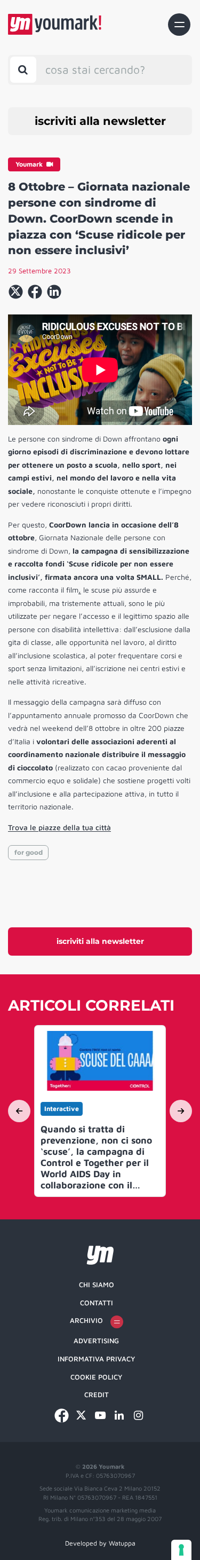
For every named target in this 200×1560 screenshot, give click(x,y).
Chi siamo (96, 1284)
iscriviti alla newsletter (100, 121)
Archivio (86, 1320)
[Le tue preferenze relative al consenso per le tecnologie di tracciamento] (181, 1550)
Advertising (96, 1340)
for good (28, 852)
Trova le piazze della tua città (59, 827)
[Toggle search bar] (23, 70)
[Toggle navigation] (179, 24)
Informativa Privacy (96, 1358)
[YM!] (54, 24)
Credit (96, 1394)
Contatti (96, 1302)
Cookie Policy (96, 1377)
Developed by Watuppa (100, 1543)
